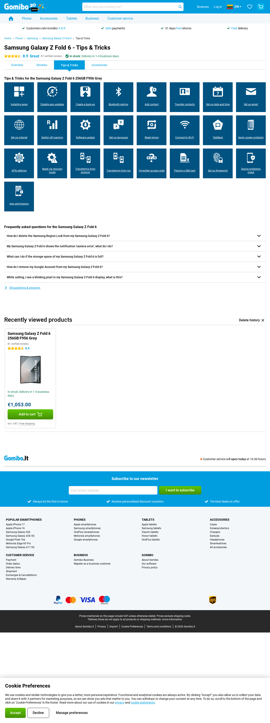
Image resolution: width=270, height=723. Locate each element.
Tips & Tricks (83, 38)
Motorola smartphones (87, 535)
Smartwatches (218, 543)
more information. (172, 619)
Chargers (215, 532)
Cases (213, 524)
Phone (26, 18)
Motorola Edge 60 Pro (18, 543)
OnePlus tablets (151, 539)
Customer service (120, 18)
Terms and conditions (159, 626)
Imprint (113, 626)
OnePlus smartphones (86, 532)
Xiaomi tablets (150, 532)
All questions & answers (24, 287)
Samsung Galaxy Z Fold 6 (57, 38)
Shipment (11, 571)
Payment (11, 559)
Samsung (32, 38)
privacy (119, 702)
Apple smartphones (85, 524)
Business (92, 18)
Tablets (71, 18)
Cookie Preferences (132, 626)
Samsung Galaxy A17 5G (20, 547)
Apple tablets (149, 524)
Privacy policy (150, 567)
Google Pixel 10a (15, 539)
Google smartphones (86, 539)
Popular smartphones (24, 519)
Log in (218, 6)
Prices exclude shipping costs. (174, 616)
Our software (149, 563)
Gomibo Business (84, 559)
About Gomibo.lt (84, 626)
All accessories (218, 547)
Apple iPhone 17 (15, 524)
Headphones (217, 539)
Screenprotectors (219, 528)
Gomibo (147, 555)
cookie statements (143, 702)
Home (7, 38)
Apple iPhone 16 (15, 528)
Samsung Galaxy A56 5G (20, 535)
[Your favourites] (250, 7)
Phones (80, 519)
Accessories (49, 18)
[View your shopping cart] (261, 7)
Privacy (101, 626)
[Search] (180, 6)
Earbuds (214, 535)
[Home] (11, 19)
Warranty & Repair (16, 578)
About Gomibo (150, 559)
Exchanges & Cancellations (21, 575)
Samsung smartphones (87, 528)
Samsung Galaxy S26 (18, 532)
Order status (13, 563)
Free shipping (27, 423)
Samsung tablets (151, 528)
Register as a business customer (92, 563)
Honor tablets (149, 535)
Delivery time (13, 567)
